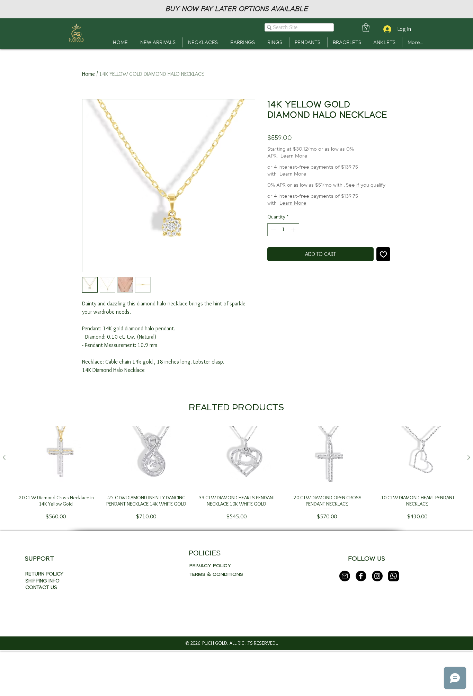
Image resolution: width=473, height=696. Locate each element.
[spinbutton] (283, 230)
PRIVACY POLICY (210, 611)
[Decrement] (272, 230)
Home (88, 74)
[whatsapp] (393, 622)
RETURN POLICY (44, 620)
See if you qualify (365, 185)
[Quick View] (56, 503)
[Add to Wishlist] (383, 254)
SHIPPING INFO (42, 627)
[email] (344, 622)
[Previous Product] (4, 503)
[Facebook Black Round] (361, 622)
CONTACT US (41, 633)
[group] (236, 520)
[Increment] (293, 230)
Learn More (293, 156)
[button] (365, 27)
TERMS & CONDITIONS (216, 620)
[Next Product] (469, 503)
